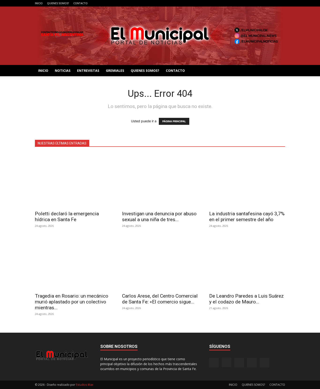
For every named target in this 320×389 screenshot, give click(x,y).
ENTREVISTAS (88, 70)
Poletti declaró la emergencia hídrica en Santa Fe (67, 216)
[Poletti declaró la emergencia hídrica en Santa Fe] (73, 180)
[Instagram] (258, 3)
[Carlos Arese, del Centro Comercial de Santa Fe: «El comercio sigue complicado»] (160, 262)
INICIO (39, 3)
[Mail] (266, 3)
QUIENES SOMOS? (58, 3)
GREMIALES (115, 70)
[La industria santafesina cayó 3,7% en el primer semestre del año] (247, 180)
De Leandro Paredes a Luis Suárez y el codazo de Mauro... (246, 299)
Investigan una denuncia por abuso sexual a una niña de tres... (159, 216)
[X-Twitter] (273, 3)
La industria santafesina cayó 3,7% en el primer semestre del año (247, 216)
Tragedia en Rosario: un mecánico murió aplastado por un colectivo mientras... (71, 301)
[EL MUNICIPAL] (160, 36)
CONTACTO (80, 3)
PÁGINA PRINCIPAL (174, 121)
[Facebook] (250, 3)
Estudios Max (84, 385)
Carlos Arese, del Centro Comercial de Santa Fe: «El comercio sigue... (160, 299)
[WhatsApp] (281, 3)
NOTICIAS (63, 70)
